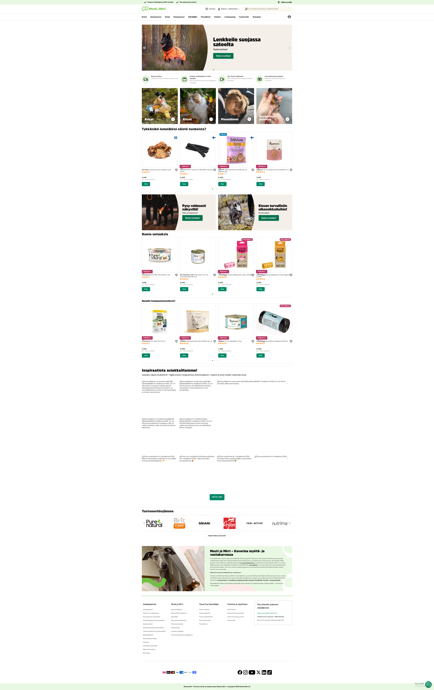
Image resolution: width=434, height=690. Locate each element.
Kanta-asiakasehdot (206, 617)
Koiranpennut (155, 17)
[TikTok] (269, 672)
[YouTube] (252, 672)
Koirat (144, 17)
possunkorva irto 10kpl (156, 170)
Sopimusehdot (148, 624)
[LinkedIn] (264, 672)
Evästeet (146, 642)
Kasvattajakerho (204, 613)
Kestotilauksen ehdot (150, 638)
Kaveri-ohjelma (204, 609)
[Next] (289, 48)
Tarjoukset (256, 17)
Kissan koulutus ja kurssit (236, 617)
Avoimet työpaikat (177, 631)
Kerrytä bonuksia (205, 620)
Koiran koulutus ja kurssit (236, 613)
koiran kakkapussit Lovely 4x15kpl (235, 275)
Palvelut (217, 17)
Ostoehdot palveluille (150, 646)
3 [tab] (217, 69)
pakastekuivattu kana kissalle (196, 341)
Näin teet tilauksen (149, 649)
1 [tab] (213, 69)
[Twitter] (258, 672)
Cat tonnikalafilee (230, 341)
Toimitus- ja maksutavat (151, 613)
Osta (146, 184)
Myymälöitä (253, 565)
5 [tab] (220, 189)
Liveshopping (229, 17)
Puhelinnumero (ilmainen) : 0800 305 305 (270, 617)
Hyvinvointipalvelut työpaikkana (182, 635)
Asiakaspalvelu (148, 609)
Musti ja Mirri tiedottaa (178, 613)
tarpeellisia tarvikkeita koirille (238, 580)
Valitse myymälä (286, 2)
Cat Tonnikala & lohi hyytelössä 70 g (272, 170)
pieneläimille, (258, 580)
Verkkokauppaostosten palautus (154, 620)
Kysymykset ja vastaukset (151, 617)
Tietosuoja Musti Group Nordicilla (154, 631)
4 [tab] (219, 69)
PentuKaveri (203, 624)
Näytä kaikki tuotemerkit (217, 536)
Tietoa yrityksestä (177, 624)
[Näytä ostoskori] (290, 17)
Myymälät (174, 617)
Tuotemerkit (244, 17)
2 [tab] (215, 69)
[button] (159, 398)
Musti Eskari (232, 609)
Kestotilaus (146, 653)
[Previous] (144, 48)
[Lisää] (176, 170)
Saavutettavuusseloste (178, 620)
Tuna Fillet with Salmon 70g (156, 275)
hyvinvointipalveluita (247, 563)
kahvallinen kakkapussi (272, 341)
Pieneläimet (206, 17)
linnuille (265, 580)
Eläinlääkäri (192, 17)
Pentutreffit (231, 620)
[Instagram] (245, 672)
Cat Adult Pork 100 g (153, 341)
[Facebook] (240, 672)
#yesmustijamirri (176, 609)
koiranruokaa (222, 580)
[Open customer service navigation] (428, 684)
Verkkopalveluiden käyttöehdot (153, 628)
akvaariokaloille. (275, 580)
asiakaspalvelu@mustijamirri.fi (267, 613)
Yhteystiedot (175, 628)
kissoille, (251, 580)
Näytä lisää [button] (217, 497)
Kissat (167, 17)
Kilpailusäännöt (148, 635)
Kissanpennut (179, 17)
